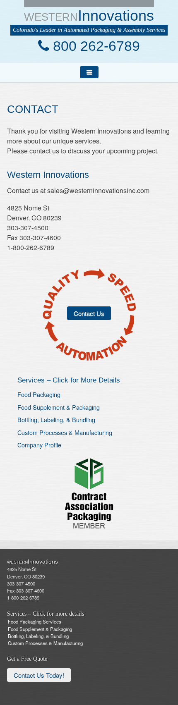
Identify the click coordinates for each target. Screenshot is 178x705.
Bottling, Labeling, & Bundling (56, 419)
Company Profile (39, 444)
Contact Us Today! (39, 675)
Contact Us (89, 313)
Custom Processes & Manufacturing (64, 432)
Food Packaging (38, 394)
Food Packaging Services (34, 621)
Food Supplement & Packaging (58, 407)
